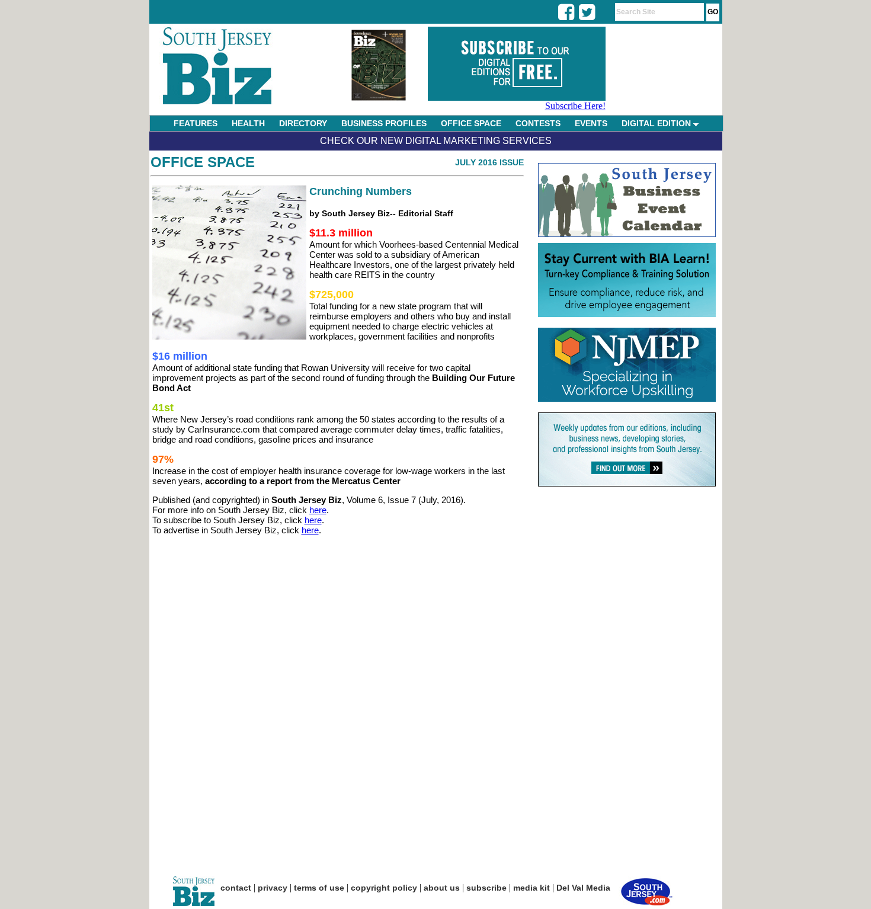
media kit (531, 887)
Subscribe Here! (575, 106)
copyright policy (384, 887)
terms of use (319, 887)
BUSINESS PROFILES (384, 123)
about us (442, 887)
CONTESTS (538, 123)
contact (235, 887)
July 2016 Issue (489, 162)
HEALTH (248, 123)
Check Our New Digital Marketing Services (436, 141)
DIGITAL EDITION (657, 123)
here (317, 510)
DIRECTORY (303, 123)
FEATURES (195, 123)
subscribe (486, 887)
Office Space (202, 162)
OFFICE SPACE (471, 123)
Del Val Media (583, 887)
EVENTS (591, 123)
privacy (272, 887)
